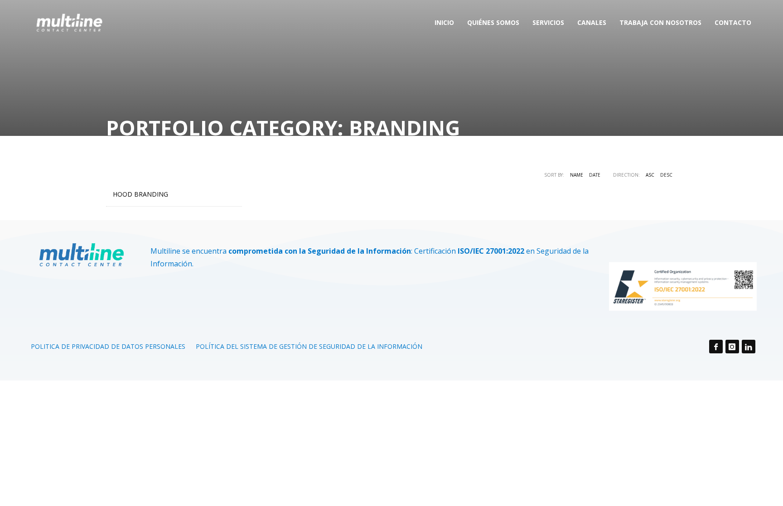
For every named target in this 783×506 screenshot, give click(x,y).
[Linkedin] (748, 346)
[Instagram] (732, 346)
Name (576, 175)
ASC (650, 175)
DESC (666, 175)
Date (594, 175)
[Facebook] (716, 346)
